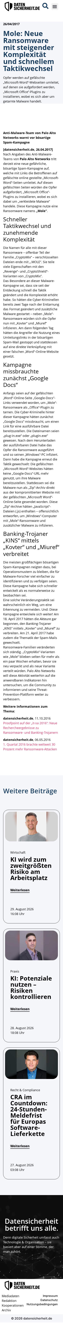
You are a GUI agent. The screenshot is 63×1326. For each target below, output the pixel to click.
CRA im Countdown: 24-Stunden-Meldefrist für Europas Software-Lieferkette (28, 1115)
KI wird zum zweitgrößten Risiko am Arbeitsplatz (31, 868)
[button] (54, 6)
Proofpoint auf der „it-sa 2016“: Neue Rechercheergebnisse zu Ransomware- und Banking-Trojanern (30, 728)
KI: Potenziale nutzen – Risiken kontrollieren (31, 987)
